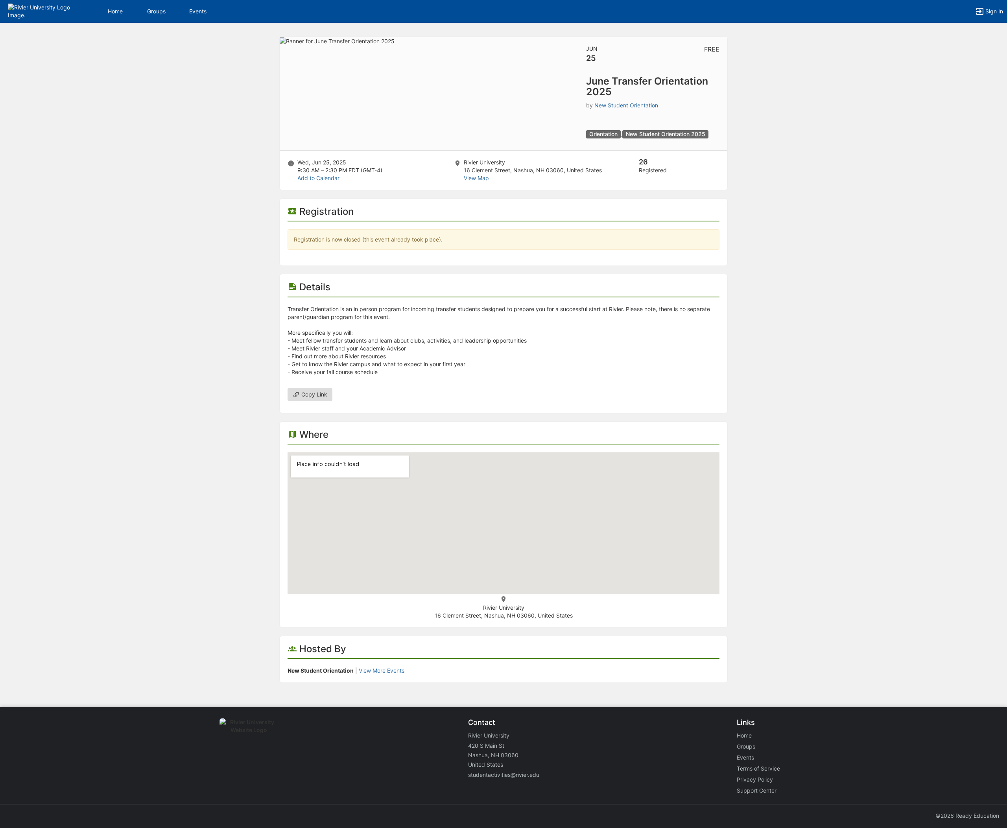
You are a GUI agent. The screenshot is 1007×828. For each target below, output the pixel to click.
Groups (156, 11)
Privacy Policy (755, 779)
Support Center (756, 790)
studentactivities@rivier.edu (503, 774)
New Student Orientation (626, 105)
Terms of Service (758, 768)
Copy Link (313, 394)
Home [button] (115, 11)
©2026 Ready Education (967, 815)
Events (198, 11)
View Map (476, 178)
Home (744, 735)
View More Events (381, 670)
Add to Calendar (318, 178)
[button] (40, 10)
